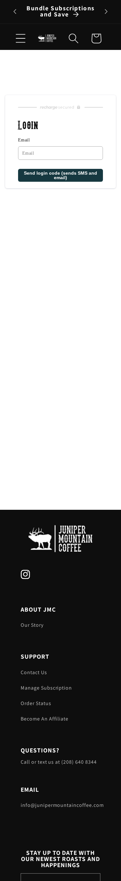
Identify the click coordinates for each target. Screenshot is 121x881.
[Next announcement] (106, 12)
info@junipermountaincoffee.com (60, 805)
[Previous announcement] (15, 12)
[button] (73, 38)
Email (24, 140)
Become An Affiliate (44, 718)
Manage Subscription (46, 687)
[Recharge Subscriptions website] (60, 107)
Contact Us (34, 672)
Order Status (36, 703)
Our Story (32, 625)
